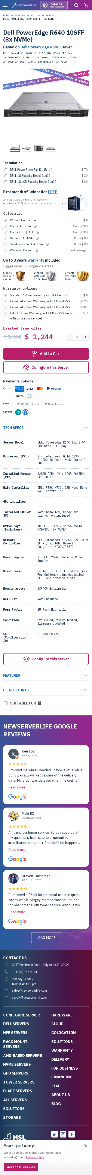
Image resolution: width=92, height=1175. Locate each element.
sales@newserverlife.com (29, 990)
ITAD (56, 1086)
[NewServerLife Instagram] (63, 1134)
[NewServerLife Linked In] (54, 1134)
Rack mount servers (15, 1044)
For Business (64, 1068)
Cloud (57, 1023)
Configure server (21, 1015)
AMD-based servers (22, 1055)
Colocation (63, 1032)
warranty (36, 260)
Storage (12, 1117)
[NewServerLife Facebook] (71, 1134)
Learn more (45, 203)
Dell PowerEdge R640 (40, 47)
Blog (56, 1103)
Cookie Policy (35, 1157)
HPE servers (15, 1032)
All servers (15, 1099)
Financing (62, 1077)
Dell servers (16, 1023)
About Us (60, 1094)
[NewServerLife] (14, 1139)
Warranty (62, 1050)
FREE (52, 191)
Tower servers (18, 1082)
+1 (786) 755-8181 (24, 972)
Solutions (14, 1108)
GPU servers (15, 1073)
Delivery (60, 1059)
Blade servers (17, 1090)
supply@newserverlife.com (30, 998)
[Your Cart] (86, 5)
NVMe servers (17, 1064)
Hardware (62, 1015)
